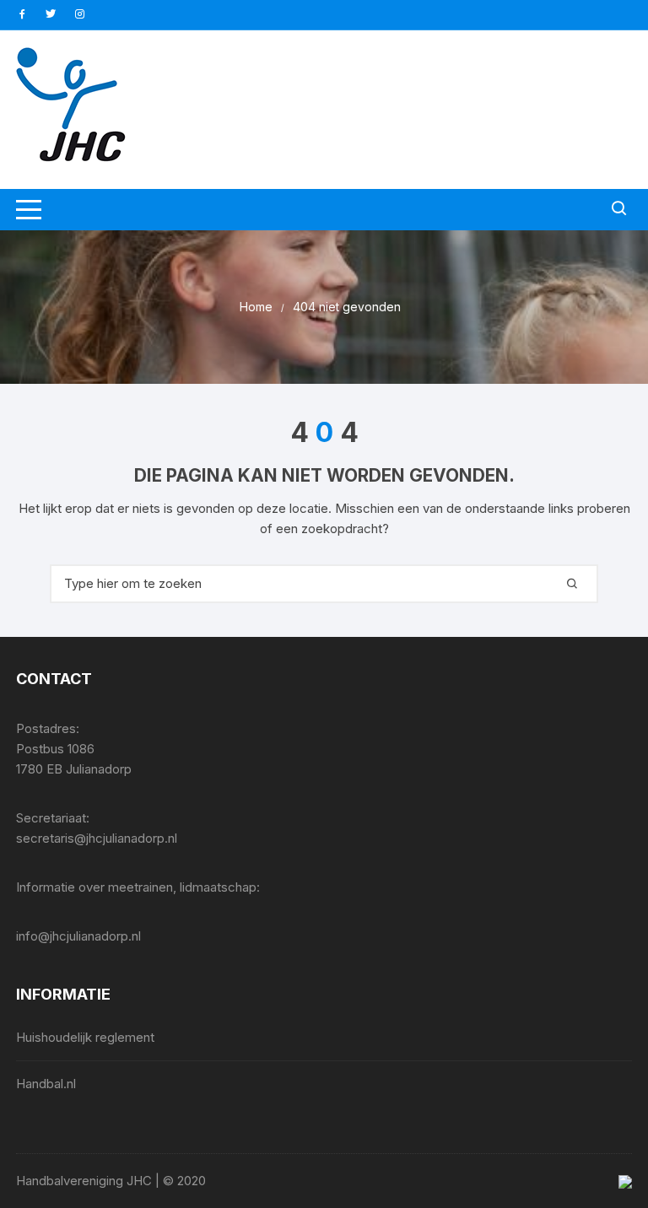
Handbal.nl (46, 1084)
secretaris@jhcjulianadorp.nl (96, 838)
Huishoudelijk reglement (85, 1037)
